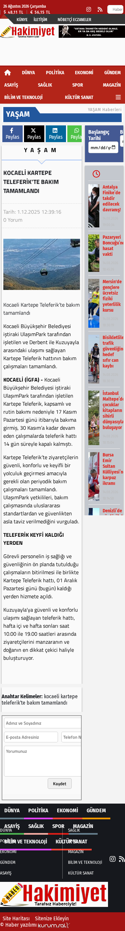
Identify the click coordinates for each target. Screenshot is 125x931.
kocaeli (51, 696)
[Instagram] (88, 9)
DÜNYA (28, 73)
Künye (22, 19)
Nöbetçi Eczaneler (74, 19)
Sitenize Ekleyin (52, 918)
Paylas (12, 137)
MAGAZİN (112, 85)
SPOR (77, 85)
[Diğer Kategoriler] (118, 97)
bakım (33, 703)
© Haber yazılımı (19, 925)
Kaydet (59, 783)
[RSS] (100, 9)
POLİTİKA (55, 73)
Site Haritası (16, 918)
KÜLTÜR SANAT (79, 97)
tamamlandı (54, 703)
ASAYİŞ (11, 85)
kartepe (69, 696)
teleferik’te (13, 703)
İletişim (40, 19)
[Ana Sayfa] (7, 73)
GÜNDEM (112, 73)
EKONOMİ (84, 73)
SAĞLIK (45, 85)
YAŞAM (41, 149)
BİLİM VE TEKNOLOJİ (23, 97)
